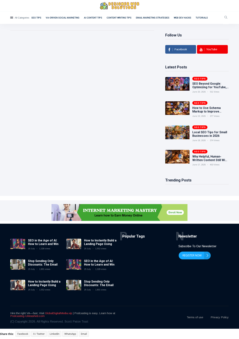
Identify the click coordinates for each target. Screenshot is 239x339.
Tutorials (202, 17)
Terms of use (195, 317)
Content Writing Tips (119, 17)
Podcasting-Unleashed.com (27, 316)
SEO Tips (36, 17)
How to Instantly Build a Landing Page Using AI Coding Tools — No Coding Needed (44, 287)
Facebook (22, 333)
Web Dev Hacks (182, 17)
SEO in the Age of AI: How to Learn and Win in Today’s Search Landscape (43, 246)
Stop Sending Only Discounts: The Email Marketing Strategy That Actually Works (43, 266)
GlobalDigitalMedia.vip (58, 313)
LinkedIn (54, 333)
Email (84, 333)
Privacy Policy (220, 317)
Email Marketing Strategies (152, 17)
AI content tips (93, 17)
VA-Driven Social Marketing (62, 17)
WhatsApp (70, 333)
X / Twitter (39, 333)
